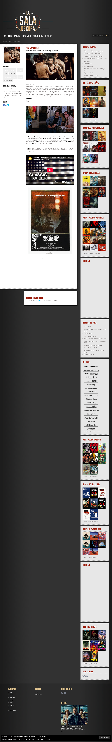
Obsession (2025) (88, 63)
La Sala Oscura (36, 51)
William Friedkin (8, 80)
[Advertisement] (50, 274)
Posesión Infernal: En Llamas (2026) (13, 93)
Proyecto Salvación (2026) (91, 75)
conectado (40, 300)
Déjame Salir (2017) (89, 354)
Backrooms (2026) (88, 66)
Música (29, 36)
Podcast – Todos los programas (92, 253)
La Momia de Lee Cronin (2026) (12, 91)
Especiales (17, 36)
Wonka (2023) (87, 327)
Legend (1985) (88, 333)
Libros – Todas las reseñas (91, 521)
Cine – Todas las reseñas (90, 120)
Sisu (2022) (87, 61)
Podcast (35, 36)
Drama (5, 73)
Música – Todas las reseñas (91, 557)
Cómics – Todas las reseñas (91, 476)
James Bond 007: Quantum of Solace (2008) (95, 338)
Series (41, 36)
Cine (5, 36)
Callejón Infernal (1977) (90, 336)
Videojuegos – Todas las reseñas (92, 165)
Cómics (10, 36)
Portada (5, 41)
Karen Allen (12, 73)
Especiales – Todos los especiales (92, 432)
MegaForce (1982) (88, 73)
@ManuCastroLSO (30, 100)
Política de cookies (45, 739)
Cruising (20, 70)
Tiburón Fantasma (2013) (90, 348)
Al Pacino (13, 70)
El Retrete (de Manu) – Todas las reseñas (94, 664)
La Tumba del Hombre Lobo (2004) (93, 345)
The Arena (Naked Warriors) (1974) (13, 89)
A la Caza (6, 70)
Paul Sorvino (7, 77)
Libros (24, 36)
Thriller (20, 77)
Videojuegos (48, 36)
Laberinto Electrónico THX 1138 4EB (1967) (95, 58)
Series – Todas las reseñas (90, 210)
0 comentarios (54, 51)
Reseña (14, 77)
